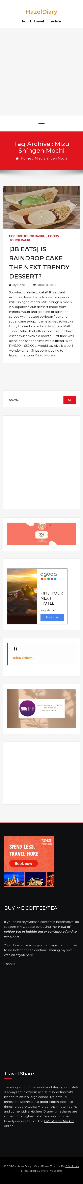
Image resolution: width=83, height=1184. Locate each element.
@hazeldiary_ (23, 658)
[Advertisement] (41, 71)
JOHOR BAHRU (20, 240)
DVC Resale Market (59, 1121)
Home (26, 158)
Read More (44, 355)
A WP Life (72, 1166)
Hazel (21, 285)
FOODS (53, 236)
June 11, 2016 (47, 285)
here (29, 955)
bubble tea (34, 931)
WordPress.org (51, 1170)
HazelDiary (41, 12)
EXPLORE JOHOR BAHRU (27, 236)
